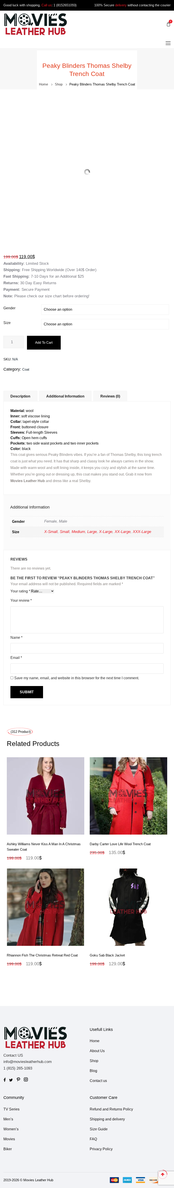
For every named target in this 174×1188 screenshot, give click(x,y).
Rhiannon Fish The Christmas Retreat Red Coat (42, 955)
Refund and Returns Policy (111, 1109)
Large (92, 532)
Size (7, 323)
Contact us (98, 1081)
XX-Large (122, 532)
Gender (9, 308)
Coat (25, 369)
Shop (59, 84)
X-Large (105, 532)
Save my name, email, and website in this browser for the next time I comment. (76, 678)
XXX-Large (142, 532)
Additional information (65, 396)
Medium (78, 532)
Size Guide (99, 1129)
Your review (21, 600)
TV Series (11, 1109)
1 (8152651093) (65, 5)
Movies (9, 1139)
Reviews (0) (110, 396)
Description (20, 396)
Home (43, 84)
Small (64, 532)
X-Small (51, 532)
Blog (93, 1071)
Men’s (8, 1119)
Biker (7, 1149)
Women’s (11, 1129)
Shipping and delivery (107, 1119)
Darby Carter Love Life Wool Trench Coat (120, 844)
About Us (97, 1051)
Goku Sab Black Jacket (107, 955)
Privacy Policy (101, 1149)
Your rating (20, 591)
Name (16, 637)
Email (16, 658)
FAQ (93, 1139)
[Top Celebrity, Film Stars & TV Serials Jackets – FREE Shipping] (35, 24)
